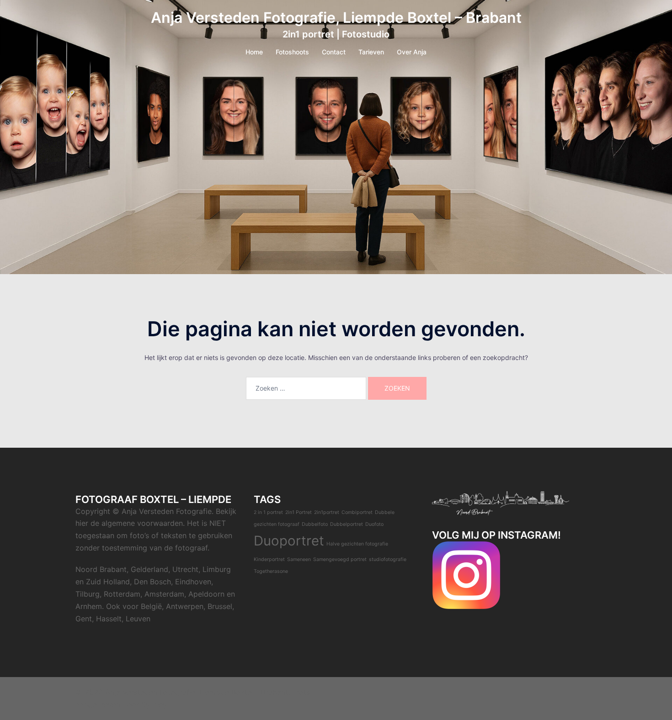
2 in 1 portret (268, 512)
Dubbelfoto (315, 524)
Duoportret (289, 541)
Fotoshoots (292, 52)
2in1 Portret (298, 512)
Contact (334, 52)
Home (254, 52)
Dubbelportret (346, 524)
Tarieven (371, 52)
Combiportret (357, 512)
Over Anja (412, 52)
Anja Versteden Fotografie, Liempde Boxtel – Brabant (336, 17)
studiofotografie (387, 559)
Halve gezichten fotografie (357, 544)
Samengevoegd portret (340, 559)
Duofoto (374, 524)
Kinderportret (269, 559)
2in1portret (326, 512)
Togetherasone (271, 571)
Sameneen (299, 559)
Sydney (154, 704)
